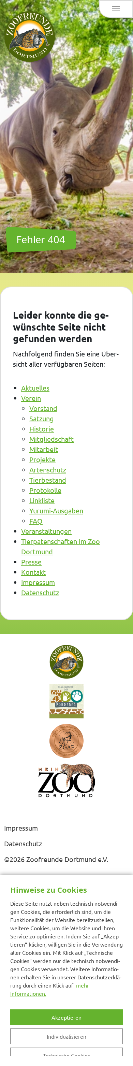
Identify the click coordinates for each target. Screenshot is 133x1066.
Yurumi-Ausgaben (56, 510)
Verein (31, 398)
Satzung (41, 418)
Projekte (42, 459)
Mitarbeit (43, 449)
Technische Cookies (66, 1055)
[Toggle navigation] (116, 9)
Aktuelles (35, 387)
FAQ (36, 520)
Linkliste (42, 500)
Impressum (38, 582)
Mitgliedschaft (51, 439)
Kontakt (33, 572)
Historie (41, 428)
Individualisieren (66, 1036)
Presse (31, 561)
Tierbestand (47, 480)
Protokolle (45, 490)
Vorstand (43, 408)
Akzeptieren (66, 1017)
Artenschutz (47, 469)
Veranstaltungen (46, 531)
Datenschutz (40, 592)
